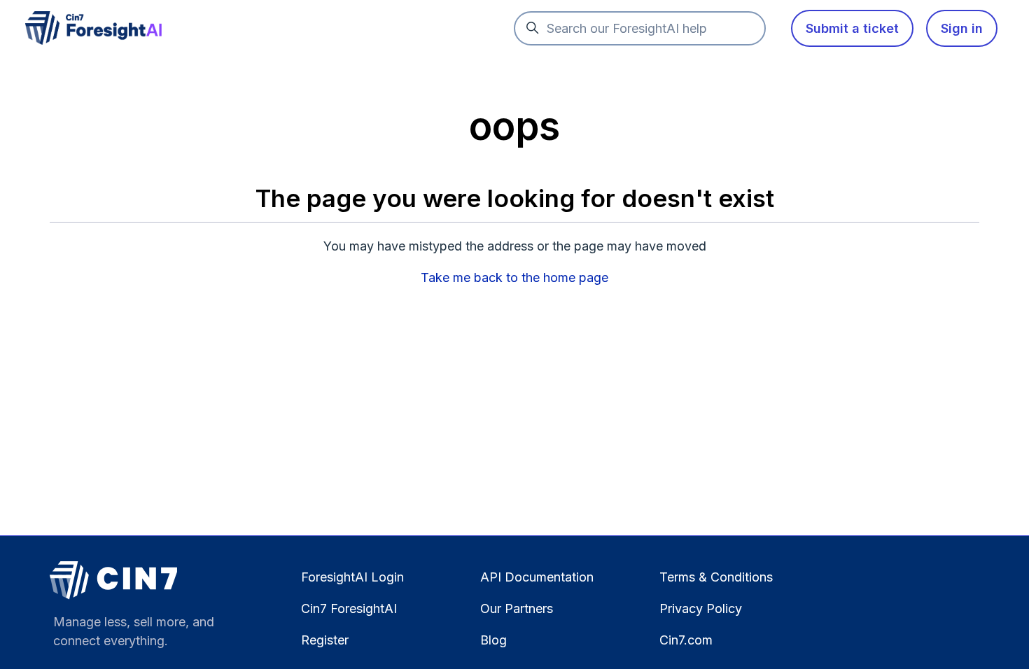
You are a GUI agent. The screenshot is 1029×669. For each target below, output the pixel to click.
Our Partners (516, 608)
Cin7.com (686, 640)
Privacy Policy (700, 608)
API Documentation (537, 577)
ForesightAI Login (352, 577)
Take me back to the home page (514, 277)
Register (325, 640)
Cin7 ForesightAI (349, 608)
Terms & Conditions (716, 577)
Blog (493, 640)
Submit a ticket (852, 28)
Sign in (962, 28)
